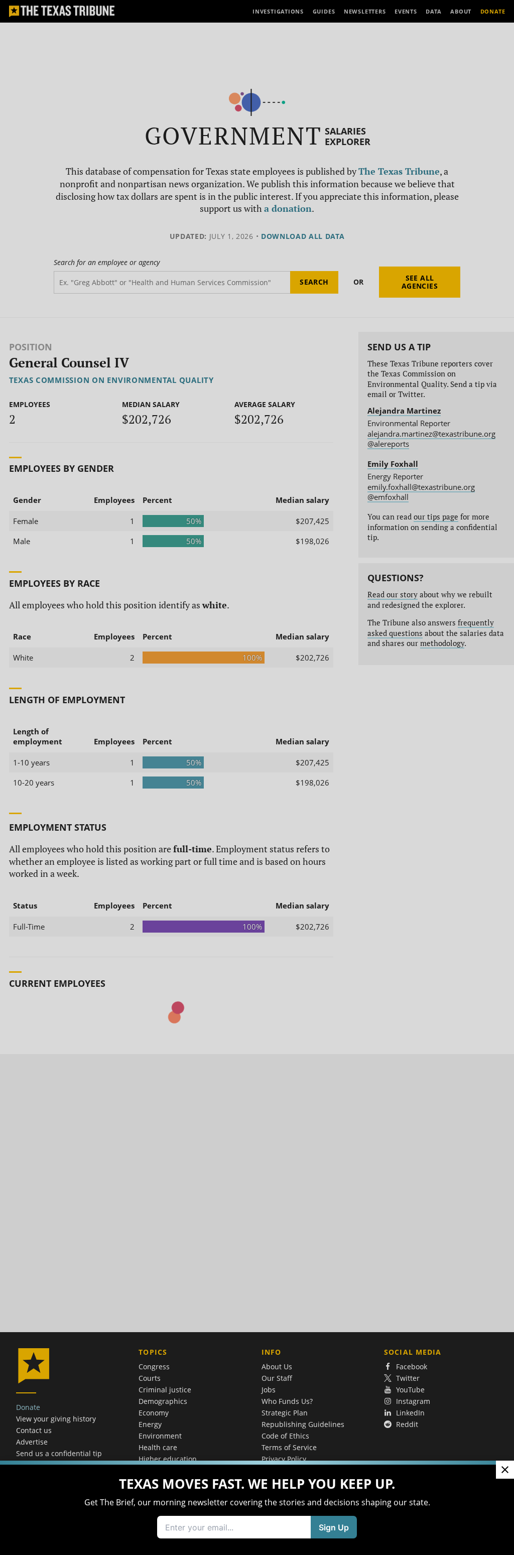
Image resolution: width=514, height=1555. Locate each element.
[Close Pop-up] (505, 1470)
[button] (257, 777)
